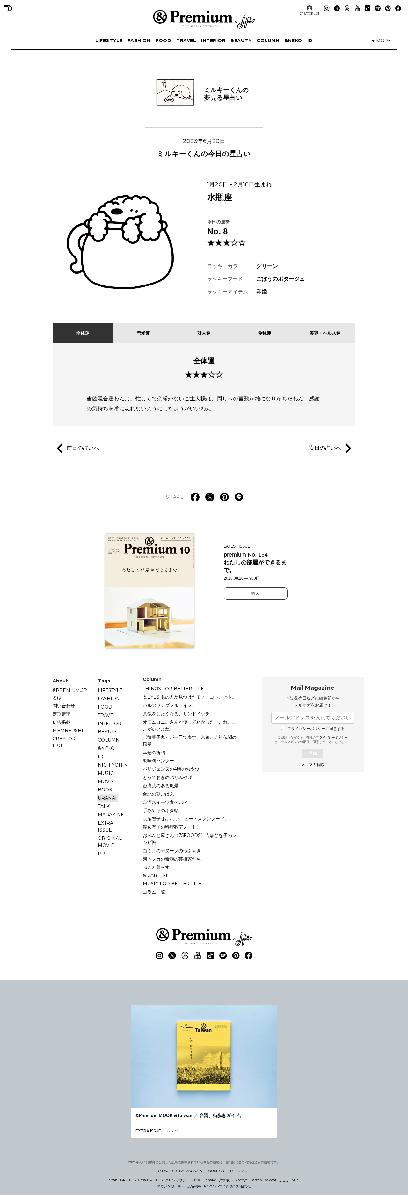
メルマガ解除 (312, 764)
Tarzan (256, 1180)
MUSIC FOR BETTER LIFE (172, 884)
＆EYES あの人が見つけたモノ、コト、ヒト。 (190, 697)
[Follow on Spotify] (378, 8)
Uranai (107, 798)
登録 (313, 753)
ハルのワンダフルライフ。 (169, 705)
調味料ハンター (158, 761)
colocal (270, 1180)
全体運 (83, 333)
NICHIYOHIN (113, 765)
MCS (295, 1180)
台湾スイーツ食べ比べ (165, 802)
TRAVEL (186, 40)
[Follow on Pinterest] (388, 8)
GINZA (194, 1180)
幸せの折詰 (154, 752)
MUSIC (105, 773)
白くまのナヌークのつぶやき (172, 851)
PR (101, 853)
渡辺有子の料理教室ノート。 (172, 827)
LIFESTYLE (108, 40)
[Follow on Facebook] (398, 8)
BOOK (105, 790)
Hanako (209, 1180)
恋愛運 (143, 333)
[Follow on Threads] (347, 8)
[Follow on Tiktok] (367, 8)
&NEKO (293, 40)
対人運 (204, 333)
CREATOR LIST (309, 13)
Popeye (241, 1180)
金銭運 (264, 333)
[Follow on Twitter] (337, 8)
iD (310, 40)
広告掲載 (61, 722)
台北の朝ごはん (158, 794)
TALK (104, 806)
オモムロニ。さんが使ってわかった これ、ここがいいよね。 (190, 725)
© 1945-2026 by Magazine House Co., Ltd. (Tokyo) (203, 1171)
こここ (284, 1180)
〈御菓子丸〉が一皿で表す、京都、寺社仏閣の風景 (190, 740)
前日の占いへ (83, 448)
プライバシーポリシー (332, 737)
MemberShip (70, 730)
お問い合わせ (240, 1186)
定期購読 (61, 714)
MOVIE (106, 781)
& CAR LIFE (156, 875)
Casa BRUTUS (150, 1180)
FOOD (163, 40)
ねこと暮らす (156, 867)
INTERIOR (213, 40)
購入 (255, 593)
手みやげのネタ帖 (160, 810)
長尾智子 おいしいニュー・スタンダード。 (186, 819)
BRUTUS (128, 1180)
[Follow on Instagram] (327, 8)
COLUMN (268, 40)
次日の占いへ (325, 448)
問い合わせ (64, 706)
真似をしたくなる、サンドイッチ (176, 714)
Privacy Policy (216, 1186)
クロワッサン (175, 1180)
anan (113, 1180)
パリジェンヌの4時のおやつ (171, 769)
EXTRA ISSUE (105, 826)
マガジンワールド (171, 1186)
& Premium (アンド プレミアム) (204, 19)
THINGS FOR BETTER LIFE (173, 689)
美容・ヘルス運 (325, 333)
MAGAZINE (111, 815)
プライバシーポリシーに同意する (316, 728)
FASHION (139, 40)
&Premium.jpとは (70, 694)
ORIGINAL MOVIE (110, 841)
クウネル (226, 1180)
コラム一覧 (154, 892)
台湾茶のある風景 (160, 786)
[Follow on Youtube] (357, 8)
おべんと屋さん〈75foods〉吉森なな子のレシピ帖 (190, 838)
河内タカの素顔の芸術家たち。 (174, 859)
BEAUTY (240, 40)
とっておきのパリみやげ (167, 777)
